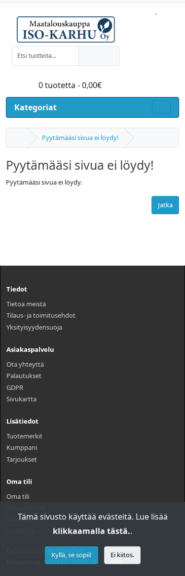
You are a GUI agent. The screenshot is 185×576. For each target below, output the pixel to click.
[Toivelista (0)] (156, 8)
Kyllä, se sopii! (71, 554)
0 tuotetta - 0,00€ (69, 85)
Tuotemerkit (24, 436)
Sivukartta (21, 398)
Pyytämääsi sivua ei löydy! (80, 137)
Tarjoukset (21, 459)
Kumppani (21, 447)
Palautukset (23, 375)
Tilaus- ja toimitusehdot (40, 315)
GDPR (14, 387)
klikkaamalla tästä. (91, 531)
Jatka (165, 204)
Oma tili (17, 496)
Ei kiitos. (122, 554)
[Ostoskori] (165, 8)
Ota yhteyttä (25, 364)
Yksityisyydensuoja (34, 327)
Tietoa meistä (26, 303)
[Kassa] (176, 8)
